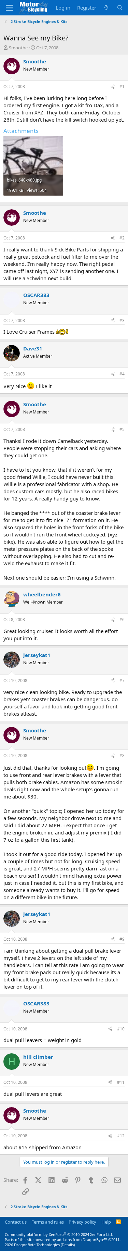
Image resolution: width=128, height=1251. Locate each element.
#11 (121, 1082)
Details (68, 1244)
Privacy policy (82, 1222)
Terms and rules (48, 1222)
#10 (121, 1029)
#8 (122, 755)
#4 (122, 374)
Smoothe (18, 48)
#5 (122, 429)
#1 (122, 86)
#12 (121, 1136)
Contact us (16, 1222)
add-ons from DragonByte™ (82, 1239)
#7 (122, 680)
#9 (122, 939)
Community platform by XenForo (59, 1234)
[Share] (112, 87)
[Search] (120, 7)
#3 (122, 320)
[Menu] (9, 8)
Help (106, 1222)
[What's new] (106, 7)
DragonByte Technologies (37, 1244)
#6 (122, 619)
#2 (122, 238)
